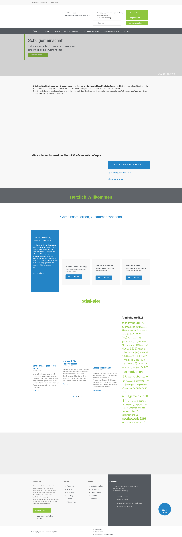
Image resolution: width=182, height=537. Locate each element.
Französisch (134, 338)
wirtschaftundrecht (133, 422)
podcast (131, 381)
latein (142, 363)
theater (125, 408)
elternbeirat (143, 330)
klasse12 (133, 359)
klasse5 (141, 345)
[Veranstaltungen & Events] (110, 165)
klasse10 (132, 356)
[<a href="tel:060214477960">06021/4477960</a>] (62, 13)
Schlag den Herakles (102, 368)
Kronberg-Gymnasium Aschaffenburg (110, 13)
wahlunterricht (130, 415)
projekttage (130, 384)
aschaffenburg (134, 322)
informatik (130, 345)
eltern (135, 330)
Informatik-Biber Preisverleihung (70, 362)
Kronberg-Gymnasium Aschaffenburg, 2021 (44, 532)
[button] (38, 31)
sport (141, 404)
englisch (125, 334)
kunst (131, 363)
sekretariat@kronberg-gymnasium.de (77, 15)
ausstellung (131, 326)
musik (131, 377)
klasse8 (132, 352)
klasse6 (129, 348)
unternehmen (137, 407)
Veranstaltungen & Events (128, 164)
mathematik (131, 367)
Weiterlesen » (37, 391)
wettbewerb (134, 418)
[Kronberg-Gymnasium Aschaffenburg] (94, 13)
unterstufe (131, 411)
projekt (142, 380)
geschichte (129, 341)
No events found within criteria (120, 173)
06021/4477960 (70, 13)
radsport (128, 388)
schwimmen (133, 401)
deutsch (128, 330)
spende (131, 405)
